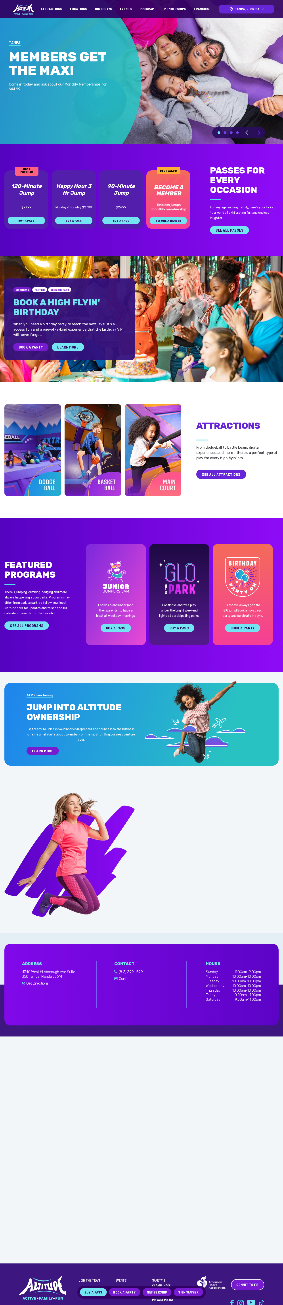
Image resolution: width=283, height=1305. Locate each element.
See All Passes (229, 231)
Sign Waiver (188, 1292)
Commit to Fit (247, 1285)
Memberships (175, 9)
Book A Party (31, 348)
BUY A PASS (26, 221)
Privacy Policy (163, 1300)
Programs (148, 9)
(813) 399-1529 (131, 973)
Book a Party (243, 629)
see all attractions (221, 475)
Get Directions (37, 984)
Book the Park (59, 290)
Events (126, 9)
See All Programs (26, 626)
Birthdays (103, 9)
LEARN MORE (64, 111)
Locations (78, 9)
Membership (157, 1292)
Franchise (202, 9)
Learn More (67, 348)
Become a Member (168, 221)
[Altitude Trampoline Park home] (23, 9)
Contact (125, 980)
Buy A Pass (115, 629)
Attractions (51, 9)
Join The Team (89, 1280)
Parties (39, 290)
